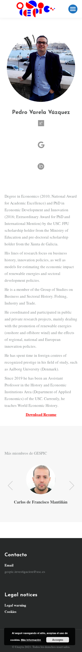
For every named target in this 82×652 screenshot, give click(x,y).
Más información (31, 640)
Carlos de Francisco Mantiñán (40, 502)
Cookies (10, 611)
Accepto (57, 640)
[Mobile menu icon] (72, 9)
